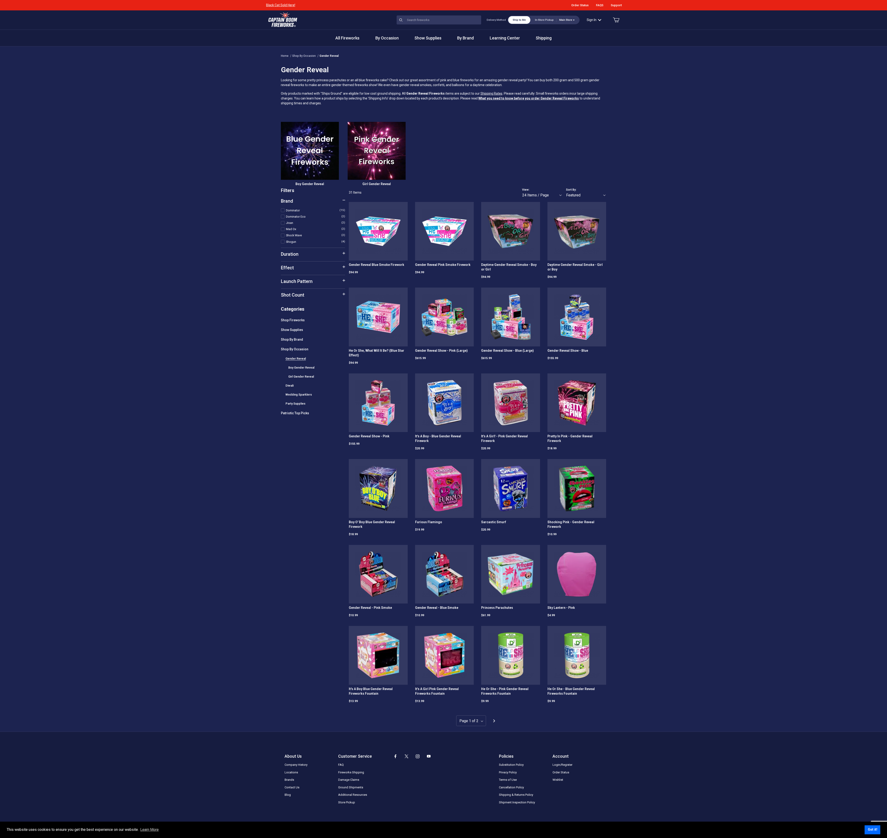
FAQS (599, 5)
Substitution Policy (511, 764)
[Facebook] (395, 756)
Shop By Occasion (304, 55)
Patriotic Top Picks (295, 413)
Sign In (591, 20)
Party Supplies (295, 403)
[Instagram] (418, 756)
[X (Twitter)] (406, 756)
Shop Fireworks (293, 320)
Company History (296, 764)
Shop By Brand (292, 339)
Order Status (580, 5)
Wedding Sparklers (299, 394)
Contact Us (292, 787)
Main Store (565, 19)
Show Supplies (292, 330)
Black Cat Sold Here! (280, 5)
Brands (289, 779)
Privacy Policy (508, 772)
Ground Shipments (350, 787)
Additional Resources (352, 794)
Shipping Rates (491, 93)
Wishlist (558, 779)
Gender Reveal (329, 55)
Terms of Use (508, 779)
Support (616, 5)
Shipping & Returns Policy (516, 794)
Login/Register (562, 764)
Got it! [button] (872, 830)
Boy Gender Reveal (301, 367)
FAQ (341, 764)
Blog (288, 794)
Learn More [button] (149, 829)
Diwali (290, 385)
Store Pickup (346, 802)
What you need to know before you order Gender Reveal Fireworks (528, 98)
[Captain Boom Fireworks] (282, 19)
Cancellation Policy (511, 787)
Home (285, 55)
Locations (291, 772)
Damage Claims (348, 779)
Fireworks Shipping (351, 772)
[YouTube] (428, 756)
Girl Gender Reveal (301, 376)
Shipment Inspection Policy (517, 802)
